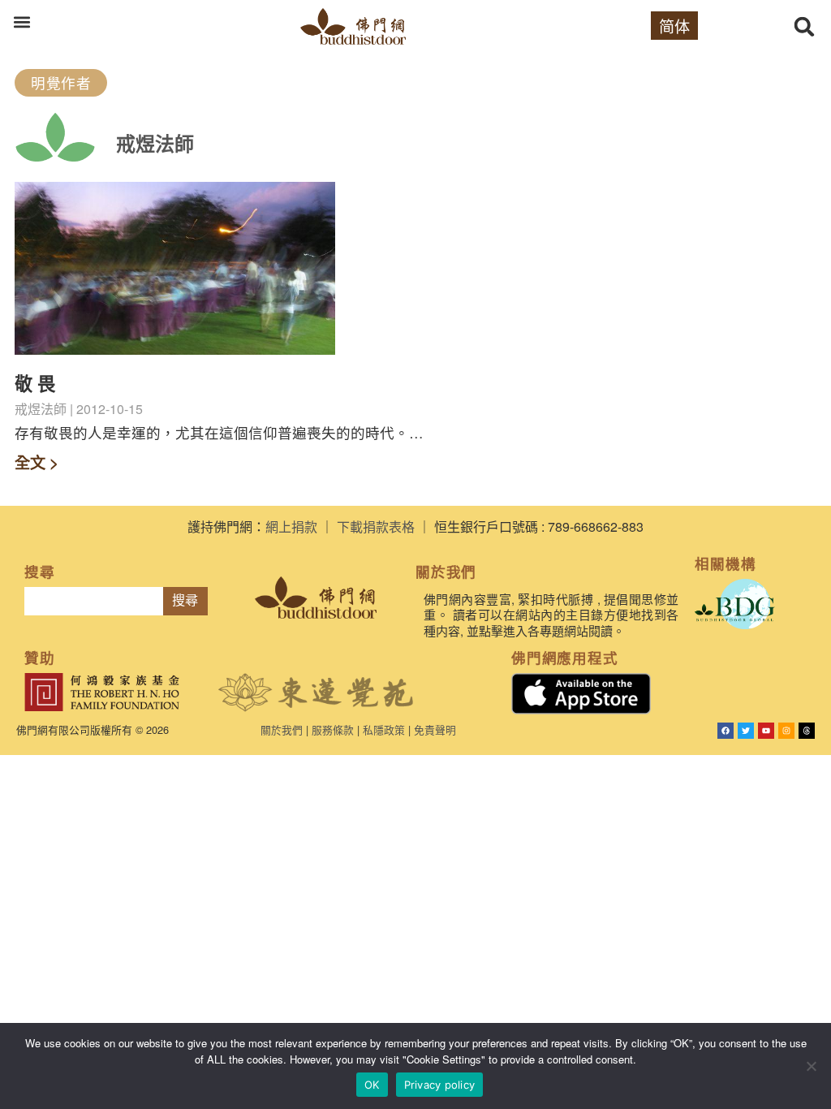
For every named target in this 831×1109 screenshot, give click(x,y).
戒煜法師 (155, 143)
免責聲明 (435, 729)
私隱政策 (384, 729)
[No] (811, 1066)
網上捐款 (291, 526)
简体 (674, 26)
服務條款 (333, 729)
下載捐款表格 (376, 526)
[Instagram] (786, 731)
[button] (21, 21)
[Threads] (807, 731)
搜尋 (185, 600)
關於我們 (281, 729)
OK (372, 1084)
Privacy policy (440, 1084)
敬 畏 (35, 383)
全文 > (36, 462)
